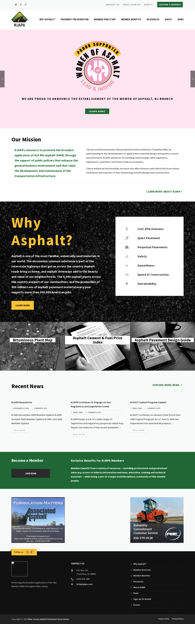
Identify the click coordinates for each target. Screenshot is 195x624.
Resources (153, 19)
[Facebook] (21, 4)
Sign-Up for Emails (142, 599)
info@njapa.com (84, 584)
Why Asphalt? (47, 19)
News (181, 19)
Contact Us (112, 4)
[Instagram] (26, 4)
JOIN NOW (30, 473)
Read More (19, 430)
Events (148, 4)
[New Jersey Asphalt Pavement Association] (19, 18)
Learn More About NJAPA (163, 191)
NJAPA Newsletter (21, 402)
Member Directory (105, 19)
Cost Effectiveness (150, 229)
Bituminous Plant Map (32, 346)
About (168, 19)
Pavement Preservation (75, 19)
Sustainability (147, 284)
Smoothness (146, 265)
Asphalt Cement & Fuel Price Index (97, 346)
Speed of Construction (153, 274)
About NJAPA (139, 587)
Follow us (19, 552)
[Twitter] (16, 4)
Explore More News (166, 385)
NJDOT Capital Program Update (148, 402)
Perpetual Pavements (152, 247)
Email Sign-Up (131, 4)
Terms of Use (163, 619)
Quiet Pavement (148, 238)
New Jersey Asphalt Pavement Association (48, 619)
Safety (142, 256)
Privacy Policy (178, 619)
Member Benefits (131, 19)
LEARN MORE (97, 111)
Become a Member (170, 4)
